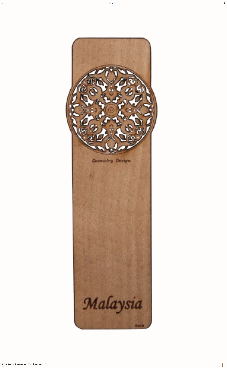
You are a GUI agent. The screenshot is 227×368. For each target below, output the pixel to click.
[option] (222, 365)
